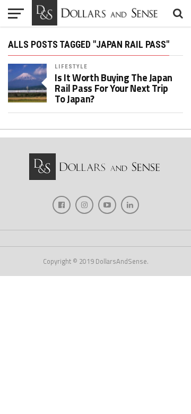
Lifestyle (71, 66)
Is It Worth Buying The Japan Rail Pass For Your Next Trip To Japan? (113, 88)
